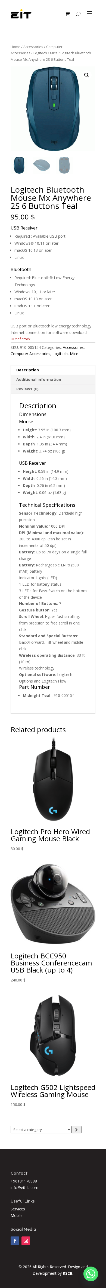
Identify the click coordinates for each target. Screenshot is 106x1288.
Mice (54, 52)
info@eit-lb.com (24, 1187)
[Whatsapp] (90, 1274)
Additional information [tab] (38, 379)
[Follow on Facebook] (15, 1240)
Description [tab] (27, 369)
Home (15, 46)
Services (18, 1209)
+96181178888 (24, 1181)
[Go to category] (76, 1129)
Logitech (40, 52)
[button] (87, 75)
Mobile (17, 1215)
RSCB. (68, 1273)
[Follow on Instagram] (25, 1240)
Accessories (33, 46)
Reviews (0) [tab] (27, 388)
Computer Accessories (30, 353)
